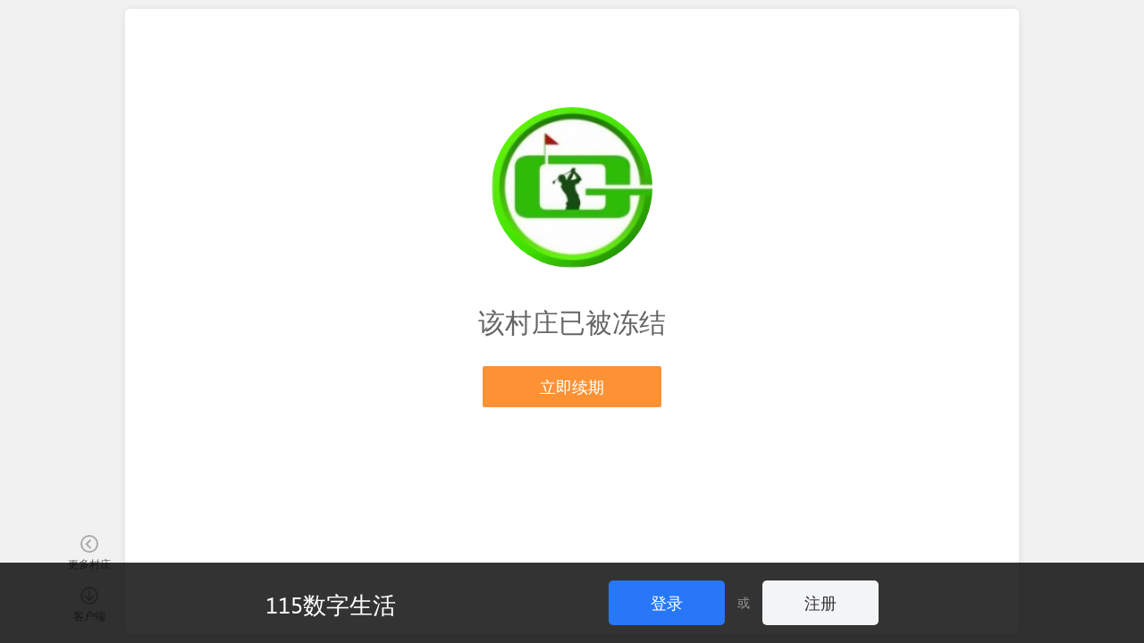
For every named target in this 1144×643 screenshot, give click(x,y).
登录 (667, 602)
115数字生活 (330, 603)
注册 (820, 602)
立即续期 (572, 386)
